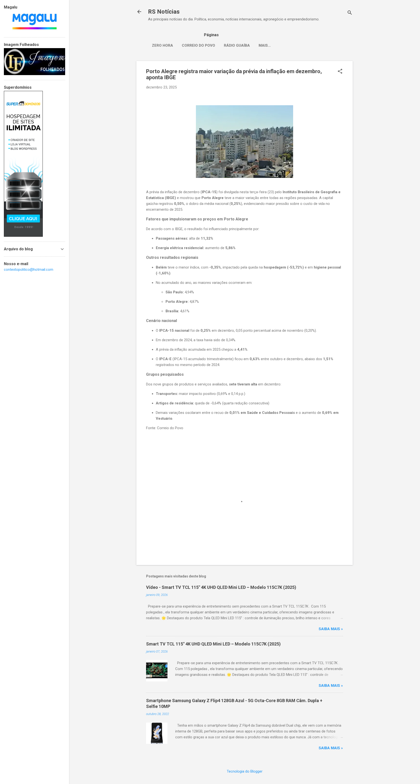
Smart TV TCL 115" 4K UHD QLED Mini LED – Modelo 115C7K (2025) (213, 643)
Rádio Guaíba (237, 45)
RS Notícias (164, 11)
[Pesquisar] (350, 13)
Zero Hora (162, 45)
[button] (340, 71)
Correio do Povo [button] (170, 428)
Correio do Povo (198, 45)
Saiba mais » (331, 629)
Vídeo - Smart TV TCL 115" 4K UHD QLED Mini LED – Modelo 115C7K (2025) (221, 587)
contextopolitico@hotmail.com (28, 269)
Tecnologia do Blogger (244, 771)
